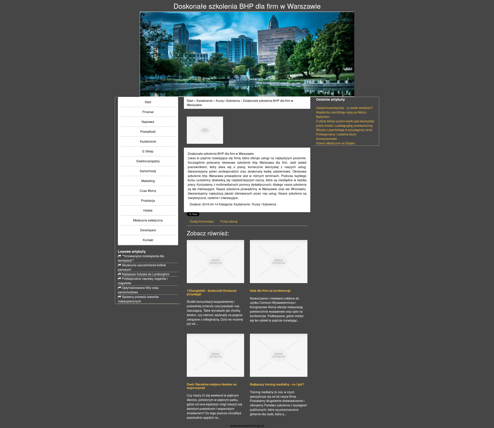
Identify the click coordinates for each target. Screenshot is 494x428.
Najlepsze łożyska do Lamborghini (145, 274)
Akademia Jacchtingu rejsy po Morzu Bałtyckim (341, 114)
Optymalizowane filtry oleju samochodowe (138, 289)
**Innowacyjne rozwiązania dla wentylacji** (141, 258)
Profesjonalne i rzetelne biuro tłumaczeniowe (336, 136)
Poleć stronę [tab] (229, 221)
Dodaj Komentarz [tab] (202, 221)
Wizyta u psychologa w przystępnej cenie (344, 130)
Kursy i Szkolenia (228, 100)
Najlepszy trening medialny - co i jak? (277, 384)
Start (190, 100)
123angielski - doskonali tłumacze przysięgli (212, 292)
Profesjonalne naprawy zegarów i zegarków (143, 280)
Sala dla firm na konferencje (270, 290)
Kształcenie (204, 100)
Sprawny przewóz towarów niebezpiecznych (138, 298)
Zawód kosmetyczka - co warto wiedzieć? (344, 108)
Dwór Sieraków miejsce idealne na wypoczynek (212, 386)
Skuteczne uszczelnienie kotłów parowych (142, 267)
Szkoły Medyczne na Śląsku (335, 143)
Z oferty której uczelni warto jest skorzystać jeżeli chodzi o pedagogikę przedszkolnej (345, 123)
